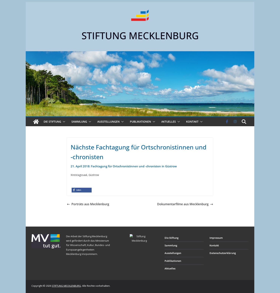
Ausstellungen (108, 121)
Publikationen (140, 121)
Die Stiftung (52, 121)
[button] (63, 121)
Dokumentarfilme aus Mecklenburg (183, 204)
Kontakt (192, 121)
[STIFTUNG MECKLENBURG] (36, 121)
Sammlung (79, 121)
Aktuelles (168, 121)
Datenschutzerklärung (223, 253)
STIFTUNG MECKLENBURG (140, 35)
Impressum (216, 238)
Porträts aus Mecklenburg (90, 204)
